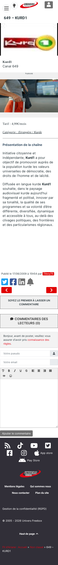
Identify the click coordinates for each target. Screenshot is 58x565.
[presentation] (3, 371)
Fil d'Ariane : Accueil (14, 547)
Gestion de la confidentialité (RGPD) (24, 508)
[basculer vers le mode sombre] (14, 5)
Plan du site (42, 492)
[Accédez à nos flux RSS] (8, 445)
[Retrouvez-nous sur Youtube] (34, 445)
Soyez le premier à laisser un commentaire (29, 302)
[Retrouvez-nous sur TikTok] (21, 445)
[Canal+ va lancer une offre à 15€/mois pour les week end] (51, 290)
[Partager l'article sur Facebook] (14, 283)
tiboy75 (48, 273)
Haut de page (27, 533)
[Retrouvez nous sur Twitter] (48, 445)
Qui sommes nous (40, 486)
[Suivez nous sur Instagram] (24, 453)
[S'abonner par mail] (31, 283)
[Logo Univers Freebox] (29, 5)
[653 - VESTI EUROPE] (7, 290)
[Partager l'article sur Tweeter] (5, 283)
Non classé (36, 547)
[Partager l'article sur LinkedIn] (22, 283)
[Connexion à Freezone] (49, 4)
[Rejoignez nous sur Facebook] (10, 453)
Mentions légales (14, 486)
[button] (3, 371)
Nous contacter (20, 492)
